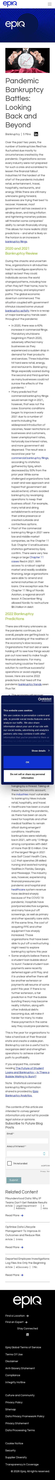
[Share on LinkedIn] (36, 134)
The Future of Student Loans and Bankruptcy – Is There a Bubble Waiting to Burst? (27, 1072)
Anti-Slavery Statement (20, 1368)
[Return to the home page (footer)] (10, 4)
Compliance (12, 1375)
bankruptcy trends (30, 684)
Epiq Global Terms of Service (23, 1347)
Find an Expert (14, 1322)
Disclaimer (11, 1361)
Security (10, 1450)
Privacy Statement (17, 1423)
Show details (39, 750)
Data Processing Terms (20, 1430)
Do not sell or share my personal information (27, 776)
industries (22, 794)
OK (27, 762)
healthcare (18, 889)
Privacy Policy (13, 1402)
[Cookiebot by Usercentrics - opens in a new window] (38, 700)
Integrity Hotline (15, 1382)
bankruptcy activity (17, 310)
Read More (12, 1215)
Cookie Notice (14, 1443)
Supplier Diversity (16, 1457)
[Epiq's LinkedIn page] (27, 1334)
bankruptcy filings (16, 241)
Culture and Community (20, 1395)
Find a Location (15, 1315)
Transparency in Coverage (22, 1464)
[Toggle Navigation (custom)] (49, 4)
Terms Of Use (14, 1354)
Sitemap (10, 1409)
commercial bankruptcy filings (29, 458)
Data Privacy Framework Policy (24, 1416)
